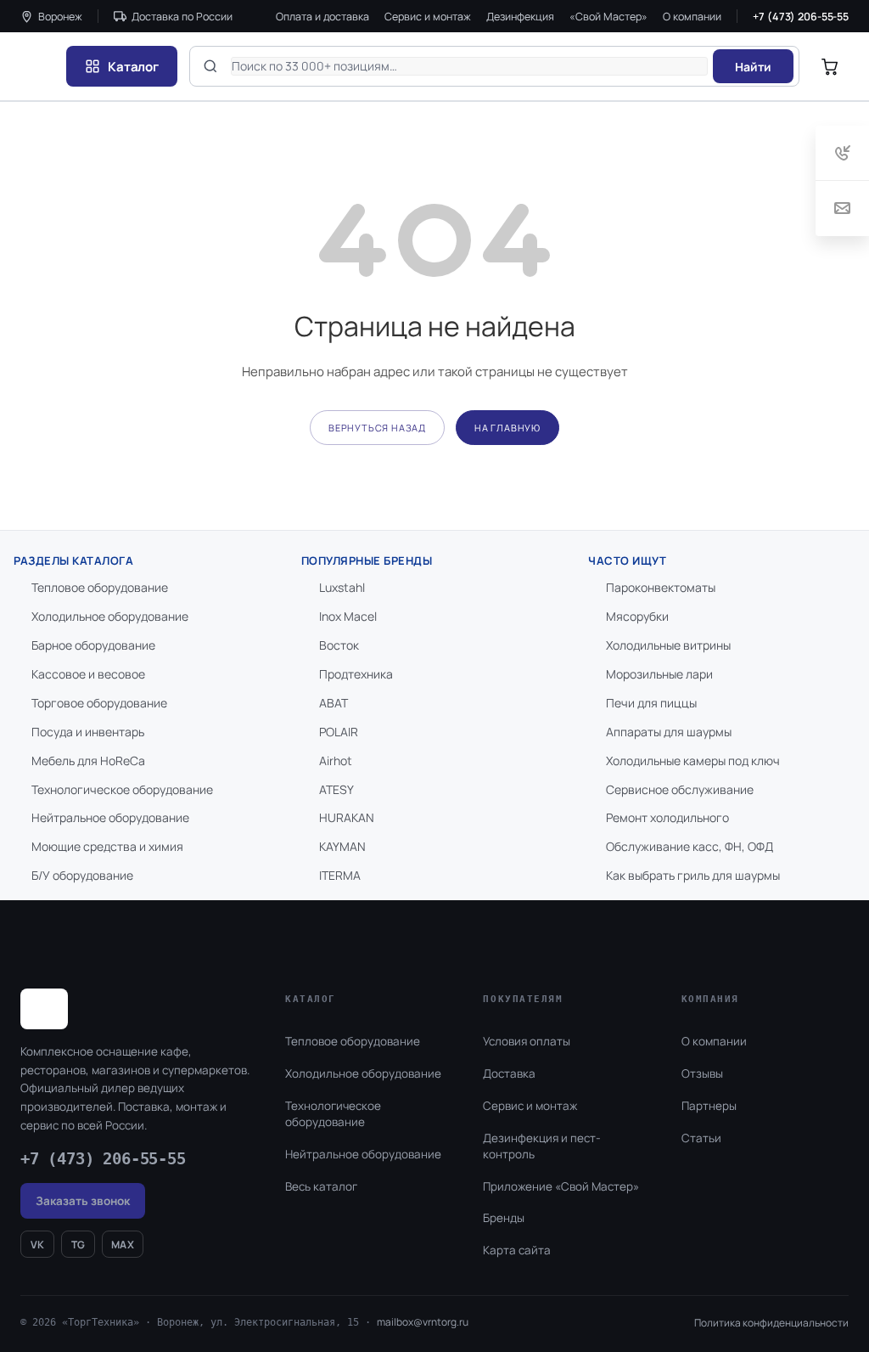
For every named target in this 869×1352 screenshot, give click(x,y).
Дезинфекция (520, 16)
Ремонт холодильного (667, 817)
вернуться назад (377, 427)
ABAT (333, 703)
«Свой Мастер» (608, 16)
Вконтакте (718, 1278)
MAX (122, 1244)
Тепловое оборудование (99, 587)
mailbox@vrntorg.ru (422, 1322)
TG (78, 1244)
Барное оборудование (93, 645)
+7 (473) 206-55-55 (801, 16)
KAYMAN (342, 846)
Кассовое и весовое (88, 674)
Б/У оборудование (82, 875)
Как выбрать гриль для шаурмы (693, 875)
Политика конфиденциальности (771, 1322)
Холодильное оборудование (109, 616)
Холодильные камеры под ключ (693, 760)
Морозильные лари (659, 674)
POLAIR (338, 732)
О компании (692, 16)
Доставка (509, 1073)
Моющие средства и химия (107, 846)
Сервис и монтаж (427, 16)
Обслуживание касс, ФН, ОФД (689, 846)
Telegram (808, 1278)
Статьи (701, 1138)
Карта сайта (517, 1250)
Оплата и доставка (322, 16)
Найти (753, 67)
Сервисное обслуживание (680, 789)
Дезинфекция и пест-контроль (542, 1146)
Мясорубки (637, 616)
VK (38, 1244)
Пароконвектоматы (660, 587)
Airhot (335, 760)
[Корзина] (830, 66)
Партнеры (709, 1105)
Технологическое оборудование (122, 789)
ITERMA (340, 875)
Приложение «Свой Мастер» (561, 1186)
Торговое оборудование (99, 703)
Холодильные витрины (668, 645)
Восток (339, 645)
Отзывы (702, 1073)
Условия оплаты (526, 1041)
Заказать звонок (83, 1200)
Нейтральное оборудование (110, 817)
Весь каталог (321, 1186)
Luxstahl (342, 587)
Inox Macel (348, 616)
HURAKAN (346, 817)
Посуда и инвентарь (87, 732)
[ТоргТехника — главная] (37, 66)
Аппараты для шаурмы (669, 732)
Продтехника (356, 674)
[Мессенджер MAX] (767, 1278)
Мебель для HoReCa (88, 760)
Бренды (503, 1217)
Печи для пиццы (651, 703)
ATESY (336, 789)
